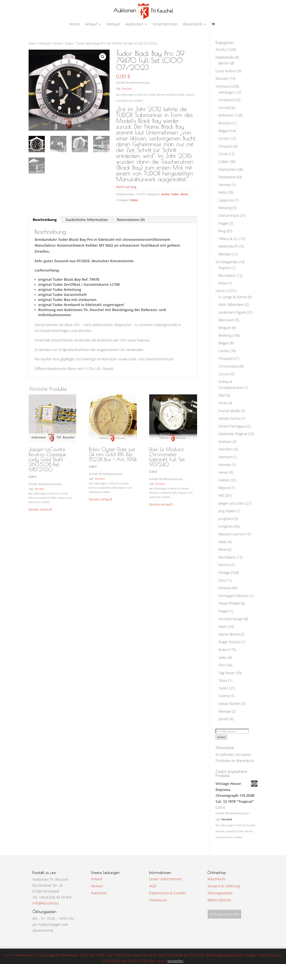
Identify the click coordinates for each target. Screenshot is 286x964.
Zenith (223, 719)
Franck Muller (229, 410)
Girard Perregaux (232, 426)
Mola (222, 549)
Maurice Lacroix (231, 534)
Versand (127, 88)
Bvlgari (223, 130)
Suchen (221, 737)
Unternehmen (165, 25)
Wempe (224, 254)
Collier (223, 161)
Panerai (224, 588)
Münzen (222, 78)
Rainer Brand (229, 634)
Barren (223, 63)
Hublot (223, 480)
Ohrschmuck (228, 215)
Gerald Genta (229, 418)
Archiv (165, 194)
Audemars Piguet (232, 312)
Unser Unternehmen (165, 879)
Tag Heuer (226, 672)
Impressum (158, 900)
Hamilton (225, 449)
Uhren (57, 43)
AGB (152, 886)
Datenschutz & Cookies (167, 893)
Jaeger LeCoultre (231, 503)
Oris (221, 580)
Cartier (223, 138)
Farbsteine (226, 177)
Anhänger (226, 92)
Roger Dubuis (229, 641)
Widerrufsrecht (219, 900)
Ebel (221, 395)
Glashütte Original (232, 433)
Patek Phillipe (229, 603)
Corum (223, 374)
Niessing (225, 207)
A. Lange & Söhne (232, 297)
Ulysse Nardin (229, 703)
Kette (222, 192)
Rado (222, 626)
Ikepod (224, 487)
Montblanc (227, 275)
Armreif (224, 107)
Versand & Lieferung (223, 886)
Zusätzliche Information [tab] (87, 219)
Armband (225, 100)
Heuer (223, 472)
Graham (225, 441)
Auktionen (99, 893)
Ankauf (91, 25)
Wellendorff (227, 246)
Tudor (69, 43)
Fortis (222, 403)
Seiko (222, 657)
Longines (225, 526)
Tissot (222, 680)
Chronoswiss (228, 366)
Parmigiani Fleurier (233, 595)
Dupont (224, 267)
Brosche (225, 123)
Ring (221, 231)
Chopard (225, 146)
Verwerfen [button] (175, 961)
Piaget (223, 223)
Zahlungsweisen (220, 893)
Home (74, 25)
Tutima (223, 695)
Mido (222, 541)
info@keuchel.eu (45, 903)
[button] (102, 56)
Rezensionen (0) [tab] (131, 219)
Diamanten (227, 169)
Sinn (221, 665)
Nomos (224, 564)
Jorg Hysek (226, 510)
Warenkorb (193, 25)
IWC (221, 495)
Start (32, 43)
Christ (223, 153)
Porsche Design (230, 619)
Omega (224, 572)
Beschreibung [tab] (45, 219)
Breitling (224, 335)
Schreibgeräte (227, 261)
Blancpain (226, 320)
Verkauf (113, 25)
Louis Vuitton (226, 71)
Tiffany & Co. (228, 238)
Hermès (224, 184)
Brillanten (226, 115)
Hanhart (225, 457)
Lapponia (225, 200)
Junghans (225, 518)
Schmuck (223, 86)
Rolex (134, 200)
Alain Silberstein (231, 304)
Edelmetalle (225, 57)
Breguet (224, 327)
